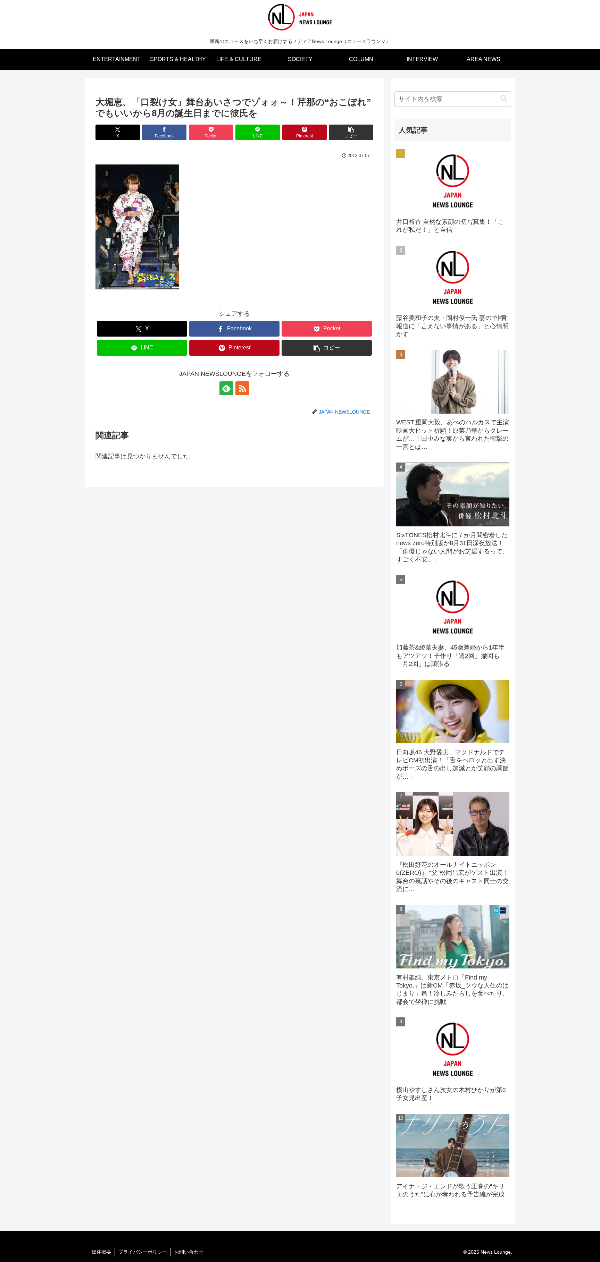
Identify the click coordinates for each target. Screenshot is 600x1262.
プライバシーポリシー (142, 1252)
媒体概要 (101, 1252)
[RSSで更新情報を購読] (242, 388)
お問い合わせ (188, 1252)
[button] (351, 132)
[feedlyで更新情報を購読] (226, 388)
